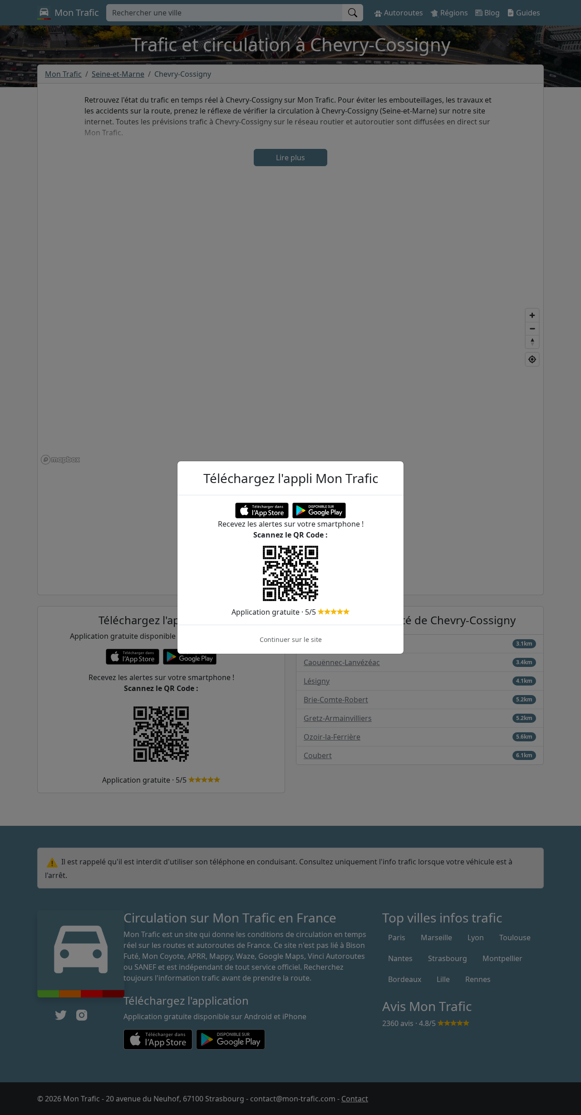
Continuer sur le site (291, 639)
